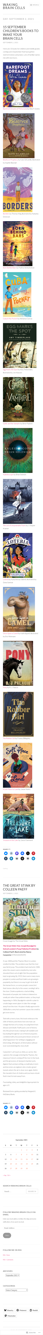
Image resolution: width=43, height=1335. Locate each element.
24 (32, 1164)
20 (11, 1164)
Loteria (5, 579)
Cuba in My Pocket (10, 318)
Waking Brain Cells (14, 6)
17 (32, 1159)
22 (21, 1164)
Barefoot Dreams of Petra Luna (15, 109)
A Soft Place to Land (10, 789)
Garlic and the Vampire (11, 423)
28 (16, 1168)
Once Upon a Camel (10, 633)
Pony (5, 687)
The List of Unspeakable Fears (14, 525)
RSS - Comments (8, 1260)
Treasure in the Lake (10, 840)
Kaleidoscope (8, 474)
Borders (6, 214)
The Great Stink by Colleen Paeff (19, 887)
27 (11, 1168)
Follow (7, 1235)
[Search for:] (14, 1191)
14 (16, 1159)
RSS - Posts (6, 1255)
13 (11, 1159)
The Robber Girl (9, 738)
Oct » (9, 1175)
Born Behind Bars (9, 268)
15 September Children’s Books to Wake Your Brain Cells (21, 32)
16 (27, 1159)
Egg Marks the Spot (10, 369)
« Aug (4, 1175)
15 (21, 1159)
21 (16, 1164)
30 (27, 1168)
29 (21, 1168)
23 (27, 1164)
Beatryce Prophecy (10, 160)
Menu (36, 5)
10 (32, 1154)
